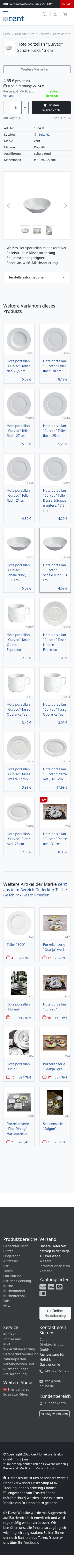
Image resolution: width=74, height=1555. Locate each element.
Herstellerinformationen (27, 277)
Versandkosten (46, 1468)
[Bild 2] (37, 230)
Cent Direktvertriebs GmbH (51, 1344)
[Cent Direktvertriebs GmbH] (13, 18)
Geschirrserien (62, 34)
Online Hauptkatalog (55, 1313)
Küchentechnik (15, 1296)
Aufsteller (10, 1261)
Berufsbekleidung (17, 1281)
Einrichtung (12, 1276)
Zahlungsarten (14, 1359)
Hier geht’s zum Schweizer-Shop (17, 1392)
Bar (6, 1266)
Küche (8, 1286)
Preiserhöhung (15, 1374)
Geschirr (44, 34)
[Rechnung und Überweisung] (43, 1293)
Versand (9, 96)
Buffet (8, 1251)
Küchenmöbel (14, 1291)
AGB (6, 1344)
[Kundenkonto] (55, 13)
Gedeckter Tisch (24, 34)
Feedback (30, 1542)
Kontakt (9, 1334)
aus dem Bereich (35, 890)
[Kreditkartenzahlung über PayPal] (51, 1286)
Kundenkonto (55, 1403)
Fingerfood (12, 1256)
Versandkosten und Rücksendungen (18, 1366)
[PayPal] (43, 1286)
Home (7, 34)
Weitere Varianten (35, 69)
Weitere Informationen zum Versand (54, 1266)
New (6, 1305)
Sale (6, 1300)
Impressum (12, 1339)
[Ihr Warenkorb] (65, 13)
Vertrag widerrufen (54, 1414)
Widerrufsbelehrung (19, 1349)
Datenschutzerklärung (20, 1354)
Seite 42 (44, 134)
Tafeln (8, 1271)
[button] (45, 13)
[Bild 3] (49, 230)
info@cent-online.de (50, 1383)
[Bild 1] (25, 230)
